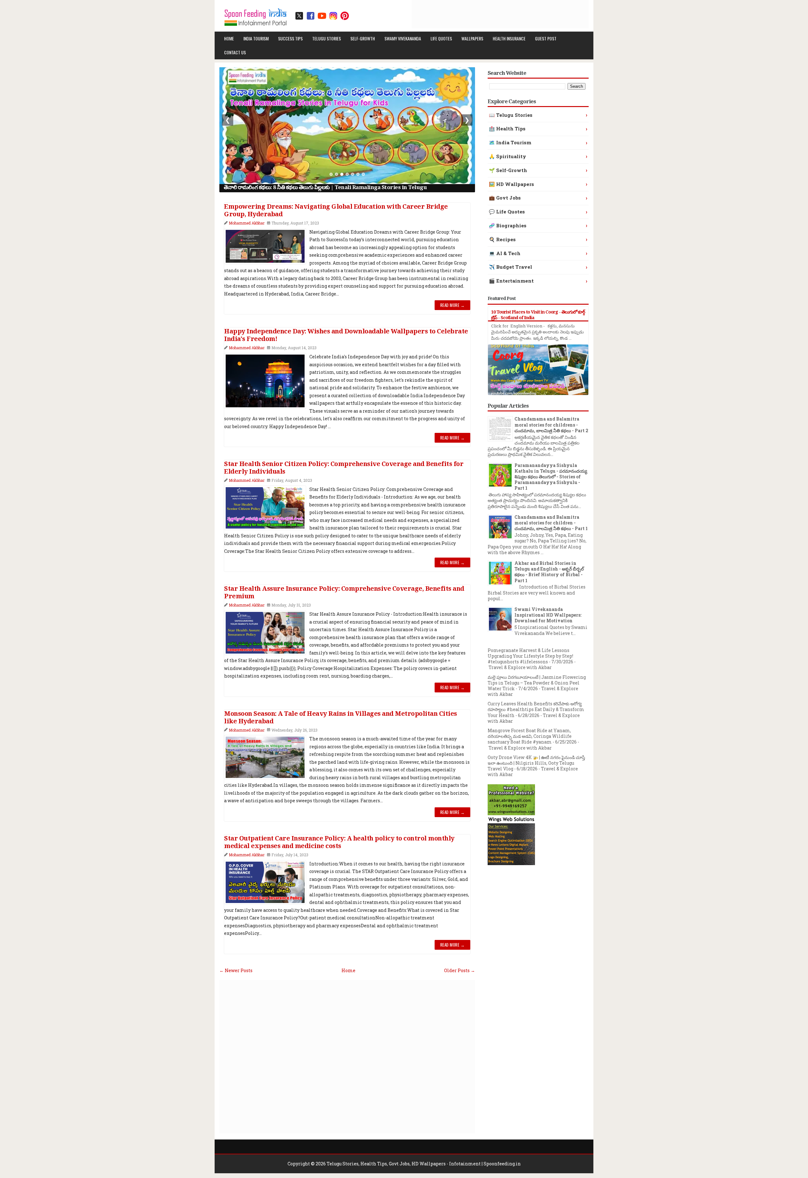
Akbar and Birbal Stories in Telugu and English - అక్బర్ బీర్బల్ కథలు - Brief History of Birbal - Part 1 (549, 571)
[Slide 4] (347, 174)
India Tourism (256, 38)
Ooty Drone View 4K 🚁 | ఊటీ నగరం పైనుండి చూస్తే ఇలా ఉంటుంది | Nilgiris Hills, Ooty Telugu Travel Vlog (536, 763)
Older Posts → (459, 970)
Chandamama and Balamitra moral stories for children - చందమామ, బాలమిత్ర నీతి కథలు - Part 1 (551, 522)
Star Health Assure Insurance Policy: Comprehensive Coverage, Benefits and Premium (344, 592)
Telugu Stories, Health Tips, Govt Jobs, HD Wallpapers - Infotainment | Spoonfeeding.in (424, 1164)
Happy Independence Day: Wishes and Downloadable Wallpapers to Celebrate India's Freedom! (346, 335)
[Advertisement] (474, 14)
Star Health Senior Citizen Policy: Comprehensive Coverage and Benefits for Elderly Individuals (343, 467)
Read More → (452, 305)
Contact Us (235, 52)
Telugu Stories (326, 38)
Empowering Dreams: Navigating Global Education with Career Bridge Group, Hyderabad (336, 210)
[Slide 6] (357, 174)
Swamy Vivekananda (402, 38)
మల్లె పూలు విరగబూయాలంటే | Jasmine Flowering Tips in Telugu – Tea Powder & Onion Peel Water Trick (537, 682)
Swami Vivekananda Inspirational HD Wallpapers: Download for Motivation (547, 615)
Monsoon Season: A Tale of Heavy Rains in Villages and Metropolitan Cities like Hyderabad (340, 717)
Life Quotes (441, 38)
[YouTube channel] (322, 16)
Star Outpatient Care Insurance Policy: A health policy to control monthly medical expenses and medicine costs (339, 842)
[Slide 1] (331, 174)
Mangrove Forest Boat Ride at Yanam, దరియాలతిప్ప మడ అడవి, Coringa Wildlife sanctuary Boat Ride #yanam (530, 736)
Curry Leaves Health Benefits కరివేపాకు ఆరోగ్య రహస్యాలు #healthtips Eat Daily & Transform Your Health (536, 709)
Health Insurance (509, 38)
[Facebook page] (311, 16)
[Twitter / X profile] (299, 16)
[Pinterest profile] (345, 16)
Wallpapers (472, 38)
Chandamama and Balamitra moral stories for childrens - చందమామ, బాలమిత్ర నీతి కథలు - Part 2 (551, 424)
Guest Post (545, 38)
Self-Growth (362, 38)
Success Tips (290, 38)
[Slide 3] (341, 174)
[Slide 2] (336, 174)
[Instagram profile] (333, 16)
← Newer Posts (235, 970)
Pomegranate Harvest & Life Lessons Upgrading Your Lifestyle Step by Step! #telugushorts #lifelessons (530, 656)
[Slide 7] (363, 174)
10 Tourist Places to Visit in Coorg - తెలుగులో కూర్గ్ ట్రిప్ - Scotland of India (538, 314)
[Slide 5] (352, 174)
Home (229, 38)
